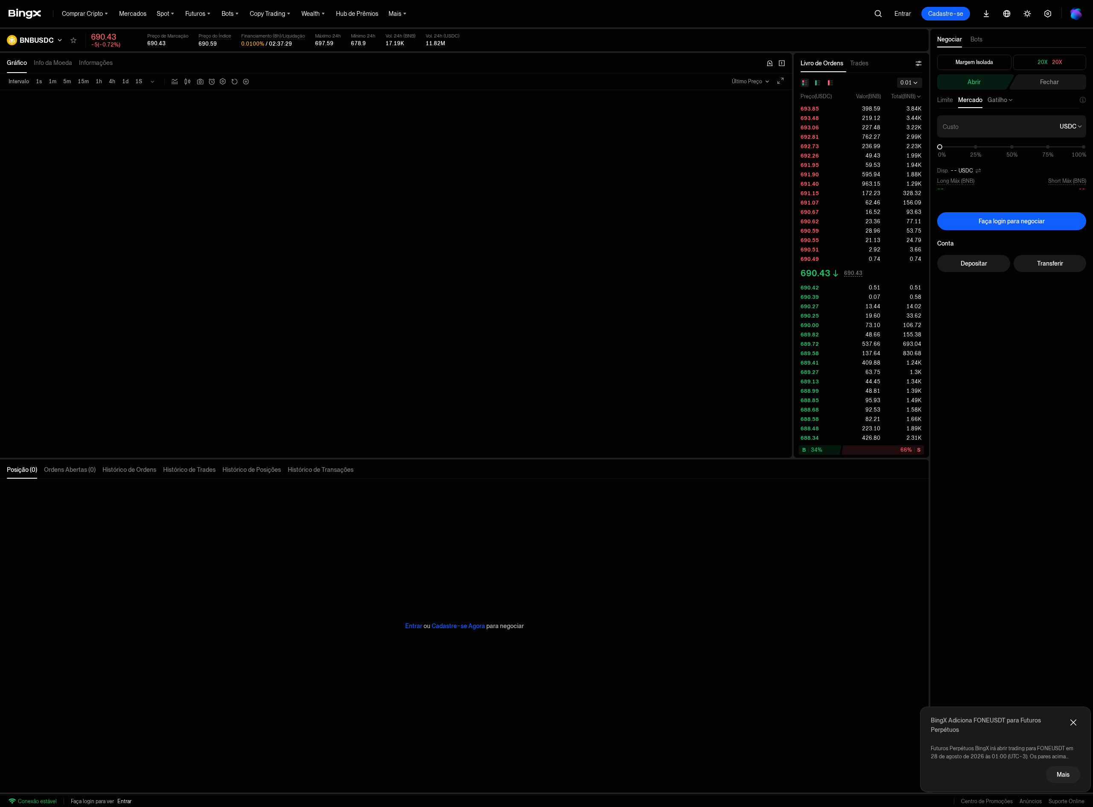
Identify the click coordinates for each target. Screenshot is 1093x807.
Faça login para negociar (1012, 221)
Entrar (902, 13)
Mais (1063, 774)
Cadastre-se (945, 13)
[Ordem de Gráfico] (211, 81)
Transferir (1050, 263)
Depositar (974, 263)
